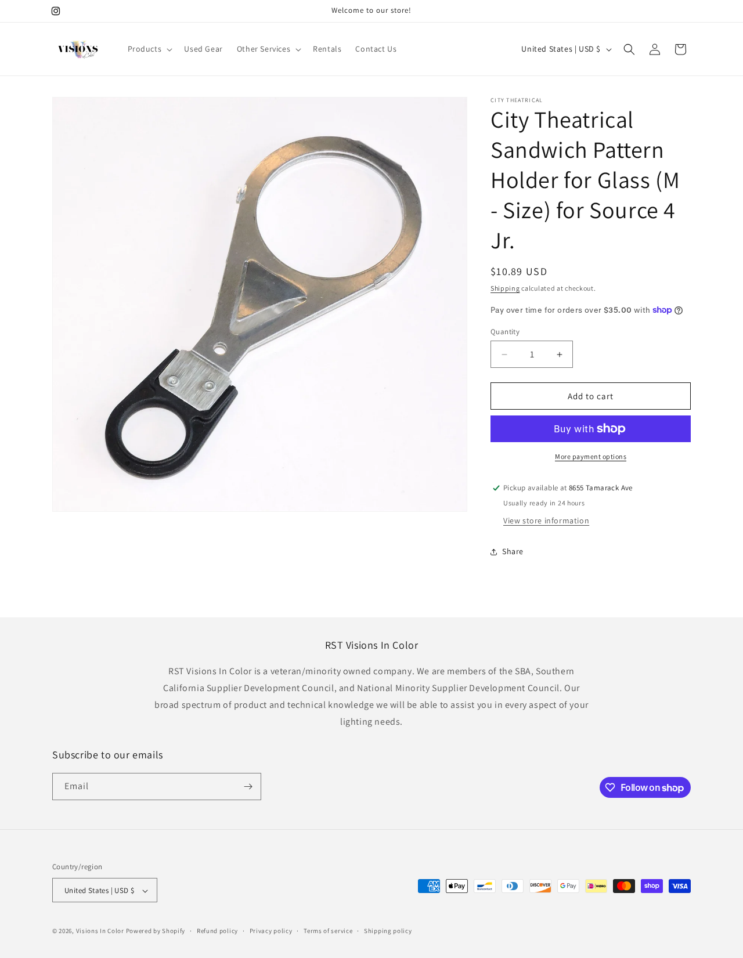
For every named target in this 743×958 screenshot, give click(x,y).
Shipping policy (388, 931)
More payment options (590, 456)
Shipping (505, 288)
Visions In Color (100, 931)
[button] (149, 49)
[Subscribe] (248, 786)
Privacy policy (271, 931)
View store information (546, 520)
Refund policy (217, 931)
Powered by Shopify (156, 931)
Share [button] (513, 551)
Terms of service (328, 931)
